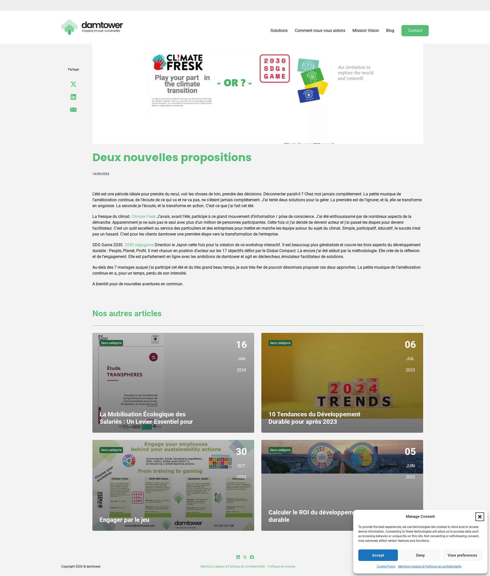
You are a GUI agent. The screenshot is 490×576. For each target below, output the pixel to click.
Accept (378, 555)
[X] (73, 84)
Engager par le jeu (124, 519)
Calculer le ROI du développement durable (315, 516)
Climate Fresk (144, 216)
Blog (390, 30)
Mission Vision (365, 30)
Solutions (279, 30)
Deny (420, 555)
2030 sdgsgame (139, 244)
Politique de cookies (281, 566)
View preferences (462, 555)
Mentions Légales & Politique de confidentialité (233, 566)
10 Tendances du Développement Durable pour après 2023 (314, 418)
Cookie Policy (386, 566)
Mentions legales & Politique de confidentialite (429, 566)
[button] (479, 516)
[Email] (73, 109)
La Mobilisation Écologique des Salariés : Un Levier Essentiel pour (146, 418)
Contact (415, 30)
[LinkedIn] (73, 97)
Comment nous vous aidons (320, 30)
